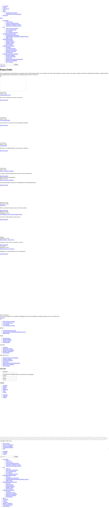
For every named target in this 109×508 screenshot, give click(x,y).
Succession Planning (11, 48)
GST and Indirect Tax (11, 29)
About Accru (6, 8)
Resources (5, 15)
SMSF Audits (9, 37)
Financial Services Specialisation (13, 14)
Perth (4, 390)
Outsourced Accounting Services (13, 25)
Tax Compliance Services (12, 32)
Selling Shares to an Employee (7, 248)
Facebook (5, 394)
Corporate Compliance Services (13, 24)
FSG (4, 448)
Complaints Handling (8, 447)
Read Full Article (4, 100)
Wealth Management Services (10, 482)
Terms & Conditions (7, 446)
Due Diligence (9, 52)
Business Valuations (7, 503)
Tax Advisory (9, 31)
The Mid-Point (3, 145)
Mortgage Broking (10, 42)
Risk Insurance (9, 44)
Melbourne (5, 389)
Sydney (5, 392)
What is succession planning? (7, 180)
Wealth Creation (9, 43)
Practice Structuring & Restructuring (14, 59)
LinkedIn (5, 396)
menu (1, 18)
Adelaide (5, 385)
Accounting (5, 20)
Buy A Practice (9, 62)
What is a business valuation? (7, 171)
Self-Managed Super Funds (9, 33)
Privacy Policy (6, 443)
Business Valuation (10, 55)
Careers (5, 7)
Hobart (4, 388)
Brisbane (5, 386)
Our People (5, 6)
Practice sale (9, 58)
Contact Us (2, 66)
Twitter (4, 397)
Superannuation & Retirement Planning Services (17, 36)
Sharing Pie (2, 205)
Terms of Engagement (8, 444)
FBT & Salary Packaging (12, 28)
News (4, 10)
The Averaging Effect (5, 120)
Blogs (4, 11)
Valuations (8, 47)
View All (8, 460)
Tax (4, 27)
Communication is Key (5, 95)
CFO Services (9, 21)
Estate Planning (9, 40)
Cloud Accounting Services (12, 23)
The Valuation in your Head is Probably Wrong (11, 214)
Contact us (2, 317)
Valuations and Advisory (11, 12)
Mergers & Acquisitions (11, 50)
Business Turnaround (11, 51)
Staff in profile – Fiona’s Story (7, 239)
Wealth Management (8, 39)
